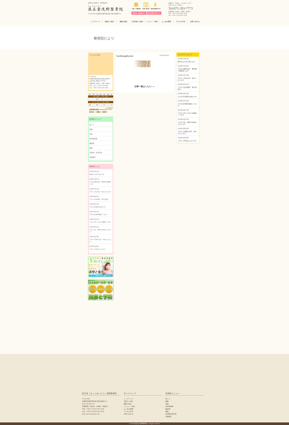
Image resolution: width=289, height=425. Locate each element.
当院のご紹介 (109, 21)
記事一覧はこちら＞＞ (145, 86)
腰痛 (91, 129)
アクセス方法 (180, 21)
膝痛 (91, 148)
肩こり (91, 125)
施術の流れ (124, 21)
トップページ (95, 21)
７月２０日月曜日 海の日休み (98, 199)
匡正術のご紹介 (137, 21)
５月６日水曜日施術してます (98, 214)
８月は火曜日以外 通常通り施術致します (100, 183)
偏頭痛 (91, 143)
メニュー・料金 (152, 21)
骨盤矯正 (92, 157)
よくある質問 (166, 21)
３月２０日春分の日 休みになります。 (100, 240)
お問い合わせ (194, 21)
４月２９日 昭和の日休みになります (100, 231)
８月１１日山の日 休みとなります (100, 192)
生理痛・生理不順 (95, 153)
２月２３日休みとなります (97, 249)
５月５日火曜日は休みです (97, 207)
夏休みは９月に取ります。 (97, 174)
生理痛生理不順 (170, 414)
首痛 (91, 134)
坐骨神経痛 (93, 139)
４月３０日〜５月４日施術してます (100, 222)
